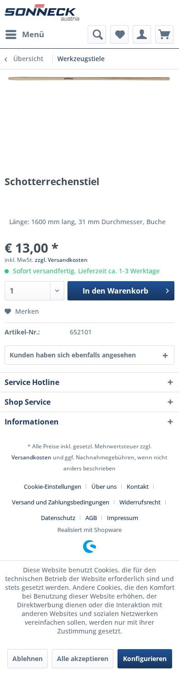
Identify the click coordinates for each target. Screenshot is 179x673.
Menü (33, 34)
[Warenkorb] (164, 34)
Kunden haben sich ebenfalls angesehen (73, 355)
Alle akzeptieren (82, 658)
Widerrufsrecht (140, 502)
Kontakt (138, 486)
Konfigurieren (145, 658)
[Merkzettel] (119, 34)
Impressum (122, 518)
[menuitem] (24, 34)
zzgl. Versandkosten (61, 260)
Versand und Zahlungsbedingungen (60, 502)
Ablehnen (27, 658)
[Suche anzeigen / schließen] (97, 34)
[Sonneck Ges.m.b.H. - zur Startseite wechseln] (42, 13)
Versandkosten (31, 457)
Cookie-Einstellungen (52, 486)
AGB (91, 518)
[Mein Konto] (142, 34)
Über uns (104, 486)
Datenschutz (58, 518)
